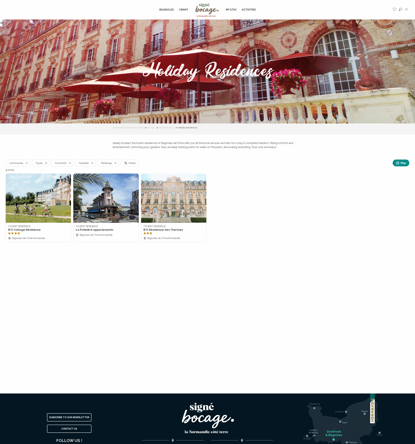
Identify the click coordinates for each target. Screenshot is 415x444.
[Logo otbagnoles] (207, 418)
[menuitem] (166, 10)
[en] (406, 9)
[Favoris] (394, 9)
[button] (400, 9)
